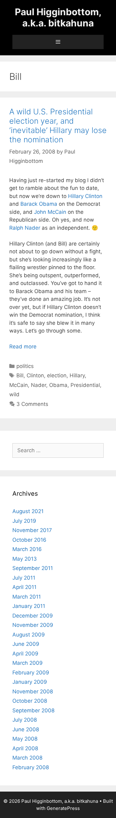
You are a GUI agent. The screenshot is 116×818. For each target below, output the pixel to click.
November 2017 (32, 530)
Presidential (85, 385)
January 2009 (29, 682)
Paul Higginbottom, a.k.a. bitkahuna (58, 17)
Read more (23, 346)
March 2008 (27, 758)
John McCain (50, 212)
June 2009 (25, 644)
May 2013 (24, 559)
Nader (38, 385)
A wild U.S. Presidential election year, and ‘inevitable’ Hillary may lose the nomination (58, 125)
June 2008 (25, 729)
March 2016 (27, 549)
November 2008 (32, 691)
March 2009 (27, 663)
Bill (20, 375)
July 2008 (24, 720)
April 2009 (25, 653)
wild (14, 394)
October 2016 (29, 540)
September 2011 (32, 568)
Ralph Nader (24, 228)
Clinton (35, 375)
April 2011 (24, 587)
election (57, 375)
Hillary (77, 375)
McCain (18, 385)
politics (25, 366)
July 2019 (24, 521)
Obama (58, 385)
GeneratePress (63, 808)
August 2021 (28, 511)
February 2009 (30, 672)
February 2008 (30, 767)
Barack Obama (38, 204)
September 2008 (33, 710)
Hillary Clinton (85, 196)
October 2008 (29, 701)
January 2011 (28, 606)
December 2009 (32, 616)
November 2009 (32, 625)
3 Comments (32, 404)
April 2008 (25, 748)
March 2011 (26, 597)
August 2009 (28, 635)
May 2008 (24, 739)
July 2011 (23, 578)
